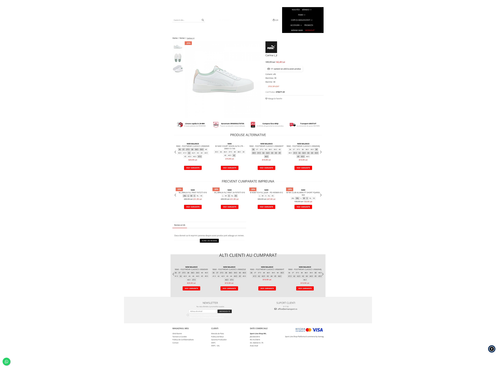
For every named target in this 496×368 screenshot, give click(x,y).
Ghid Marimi (177, 333)
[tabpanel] (223, 79)
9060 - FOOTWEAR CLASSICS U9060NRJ (303, 146)
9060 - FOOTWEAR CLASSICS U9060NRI (192, 146)
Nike (230, 144)
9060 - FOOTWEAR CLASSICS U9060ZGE (229, 269)
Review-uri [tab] (179, 225)
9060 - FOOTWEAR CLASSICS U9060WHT (266, 146)
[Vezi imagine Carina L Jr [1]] (178, 57)
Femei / (183, 38)
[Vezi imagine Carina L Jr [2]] (178, 68)
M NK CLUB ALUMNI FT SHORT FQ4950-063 (303, 193)
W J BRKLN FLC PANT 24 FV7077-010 (229, 192)
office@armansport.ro (287, 309)
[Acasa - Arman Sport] (225, 20)
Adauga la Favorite (274, 98)
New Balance (193, 144)
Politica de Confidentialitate (213, 317)
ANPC (213, 343)
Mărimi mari (297, 30)
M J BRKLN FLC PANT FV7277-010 (193, 192)
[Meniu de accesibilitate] (491, 348)
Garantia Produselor (219, 339)
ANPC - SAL (215, 345)
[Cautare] (202, 20)
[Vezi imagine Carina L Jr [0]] (178, 46)
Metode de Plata (217, 333)
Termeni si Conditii (179, 336)
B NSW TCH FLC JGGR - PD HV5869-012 (266, 192)
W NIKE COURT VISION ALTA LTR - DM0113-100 (229, 147)
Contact (175, 343)
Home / (175, 38)
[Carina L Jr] (223, 79)
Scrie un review (209, 240)
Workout (309, 30)
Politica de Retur (217, 336)
